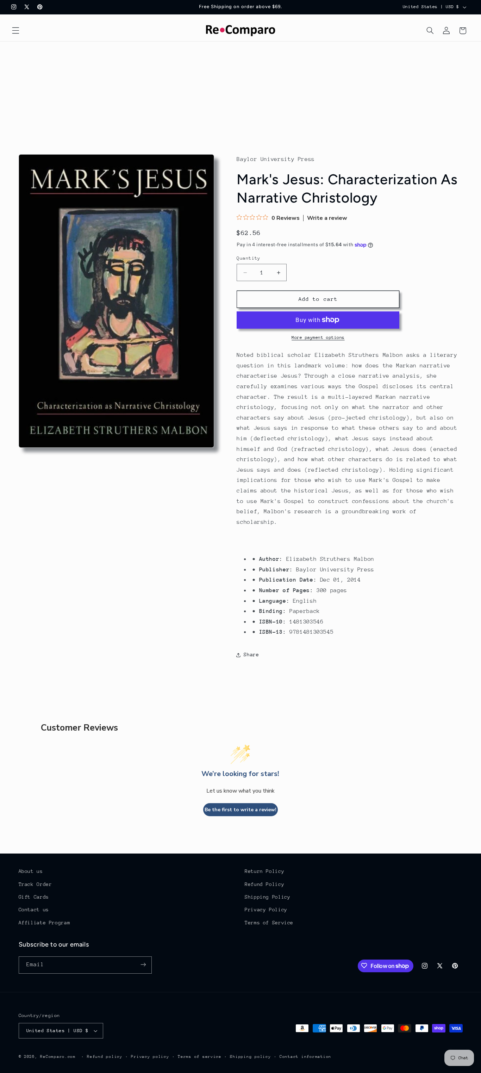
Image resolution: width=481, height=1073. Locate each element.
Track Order (35, 884)
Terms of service (199, 1056)
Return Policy (264, 871)
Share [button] (251, 654)
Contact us (34, 910)
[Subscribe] (143, 964)
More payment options (318, 337)
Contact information (305, 1056)
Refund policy (105, 1056)
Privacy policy (150, 1056)
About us (31, 871)
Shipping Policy (267, 897)
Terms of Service (269, 922)
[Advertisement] (240, 94)
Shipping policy (250, 1056)
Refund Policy (264, 884)
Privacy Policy (266, 910)
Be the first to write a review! (240, 809)
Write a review (327, 218)
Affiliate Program (44, 922)
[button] (15, 31)
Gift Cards (34, 897)
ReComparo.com (58, 1056)
